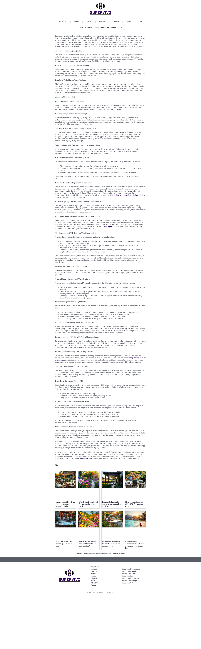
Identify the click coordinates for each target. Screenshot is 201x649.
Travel (128, 21)
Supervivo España (129, 571)
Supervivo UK (127, 583)
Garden (89, 21)
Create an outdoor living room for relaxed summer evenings (65, 504)
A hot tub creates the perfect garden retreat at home (65, 544)
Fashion (102, 21)
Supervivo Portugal (129, 580)
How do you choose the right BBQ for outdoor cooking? (134, 504)
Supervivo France (129, 574)
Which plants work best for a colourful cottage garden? (88, 504)
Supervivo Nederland (130, 578)
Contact (94, 585)
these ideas (84, 458)
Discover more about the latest (127, 195)
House (76, 21)
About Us (94, 583)
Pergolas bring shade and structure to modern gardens (111, 504)
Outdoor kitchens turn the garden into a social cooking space (111, 544)
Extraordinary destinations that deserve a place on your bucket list (135, 545)
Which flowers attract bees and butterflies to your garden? (87, 544)
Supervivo (63, 21)
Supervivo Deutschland (131, 569)
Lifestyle (115, 21)
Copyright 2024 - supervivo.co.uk (100, 592)
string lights (107, 226)
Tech (140, 21)
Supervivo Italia (128, 576)
